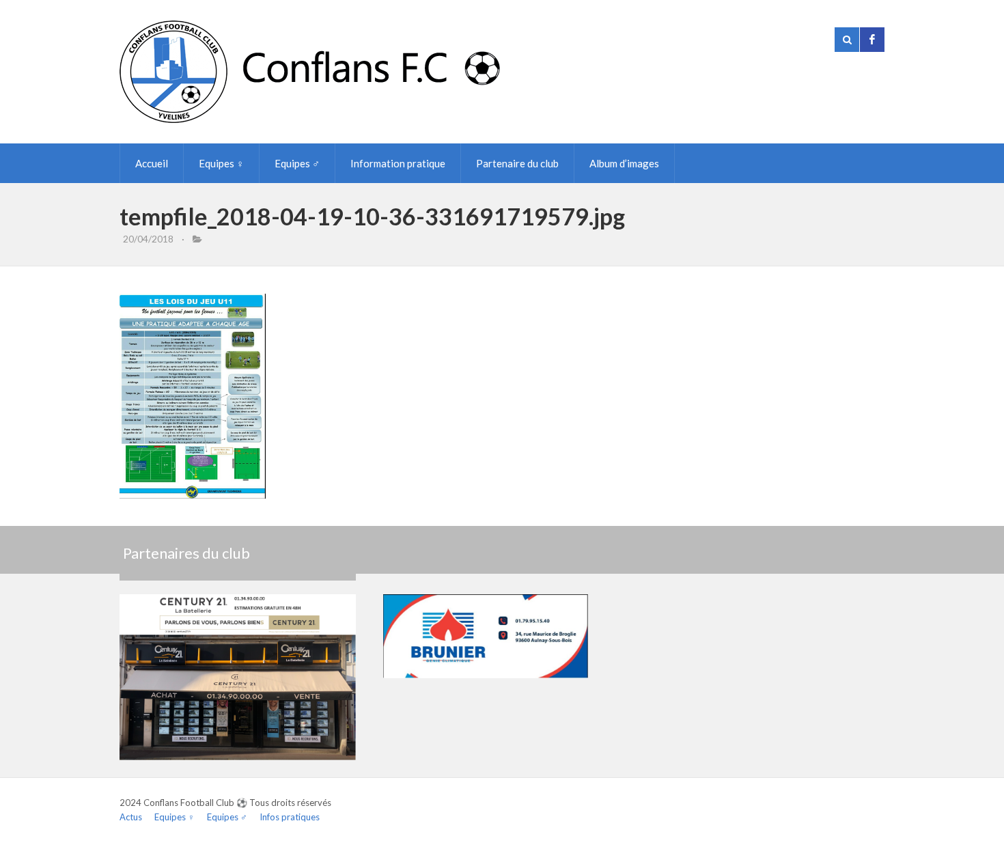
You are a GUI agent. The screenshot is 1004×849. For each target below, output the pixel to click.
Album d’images (624, 163)
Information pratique (397, 163)
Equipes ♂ (297, 163)
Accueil (151, 163)
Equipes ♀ (221, 163)
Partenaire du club (517, 163)
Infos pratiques (290, 816)
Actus (131, 816)
